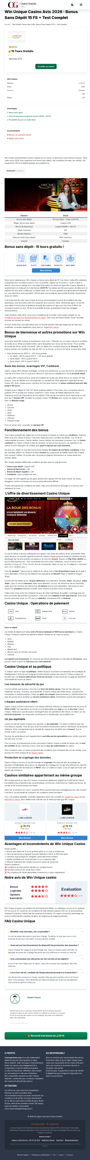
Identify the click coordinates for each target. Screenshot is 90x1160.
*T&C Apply (25, 829)
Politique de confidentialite (41, 1155)
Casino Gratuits (56, 1116)
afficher (20, 171)
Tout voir (72, 618)
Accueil (7, 24)
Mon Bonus (46, 270)
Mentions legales (23, 1155)
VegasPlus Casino (51, 327)
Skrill (9, 639)
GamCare (59, 1140)
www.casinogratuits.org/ (19, 1023)
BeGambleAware (71, 1140)
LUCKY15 (81, 83)
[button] (46, 931)
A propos (70, 1155)
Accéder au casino (46, 66)
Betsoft (54, 559)
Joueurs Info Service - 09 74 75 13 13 (26, 1140)
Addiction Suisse (48, 1140)
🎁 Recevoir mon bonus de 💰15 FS (46, 1035)
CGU (54, 1155)
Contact (61, 1155)
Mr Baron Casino (36, 753)
